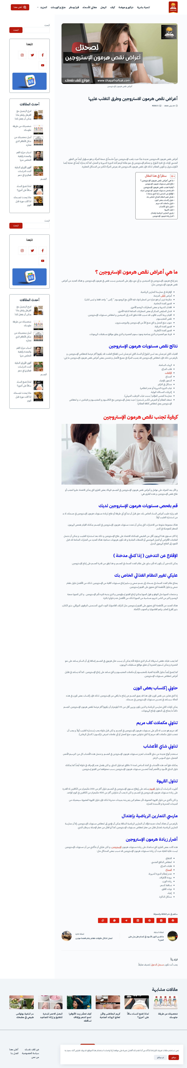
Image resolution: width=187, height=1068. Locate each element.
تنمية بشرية (143, 7)
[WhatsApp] (114, 920)
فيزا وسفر (74, 7)
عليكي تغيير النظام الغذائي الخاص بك (160, 197)
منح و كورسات (58, 7)
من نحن (35, 1057)
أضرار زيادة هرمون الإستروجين (163, 216)
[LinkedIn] (138, 920)
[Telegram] (126, 920)
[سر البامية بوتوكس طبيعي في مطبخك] (21, 1002)
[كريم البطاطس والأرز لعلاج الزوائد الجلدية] (108, 1002)
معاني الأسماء (90, 7)
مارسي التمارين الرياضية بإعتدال (162, 213)
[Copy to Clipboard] (103, 920)
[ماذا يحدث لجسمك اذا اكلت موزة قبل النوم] (38, 201)
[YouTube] (43, 65)
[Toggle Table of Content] (171, 176)
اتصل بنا (14, 1053)
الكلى (163, 296)
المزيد (43, 7)
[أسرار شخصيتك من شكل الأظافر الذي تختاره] (38, 141)
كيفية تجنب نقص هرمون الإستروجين (158, 187)
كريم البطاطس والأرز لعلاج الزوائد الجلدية (110, 1015)
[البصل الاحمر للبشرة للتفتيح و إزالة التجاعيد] (50, 1002)
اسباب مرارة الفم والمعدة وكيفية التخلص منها (24, 156)
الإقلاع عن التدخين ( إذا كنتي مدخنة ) (160, 193)
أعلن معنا (18, 7)
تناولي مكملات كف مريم (164, 203)
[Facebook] (173, 920)
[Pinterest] (149, 920)
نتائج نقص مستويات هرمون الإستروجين (159, 183)
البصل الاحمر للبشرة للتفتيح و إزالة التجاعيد (51, 1015)
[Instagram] (22, 55)
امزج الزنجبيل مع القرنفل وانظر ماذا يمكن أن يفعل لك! (23, 114)
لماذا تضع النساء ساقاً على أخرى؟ (138, 1015)
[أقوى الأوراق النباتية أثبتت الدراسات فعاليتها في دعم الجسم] (38, 171)
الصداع (169, 870)
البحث (47, 25)
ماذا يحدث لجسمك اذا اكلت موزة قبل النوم (22, 201)
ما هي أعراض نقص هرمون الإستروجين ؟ (156, 180)
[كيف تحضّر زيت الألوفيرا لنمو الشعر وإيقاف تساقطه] (79, 1002)
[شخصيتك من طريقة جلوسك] (38, 129)
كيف (112, 7)
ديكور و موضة (125, 7)
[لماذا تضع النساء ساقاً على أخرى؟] (38, 190)
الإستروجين (116, 847)
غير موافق (160, 1057)
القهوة (152, 789)
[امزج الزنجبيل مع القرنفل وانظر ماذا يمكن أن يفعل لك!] (38, 114)
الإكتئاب (168, 373)
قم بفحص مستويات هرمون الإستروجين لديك (156, 190)
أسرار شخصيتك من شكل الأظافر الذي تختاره (22, 141)
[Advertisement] (120, 133)
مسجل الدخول (157, 964)
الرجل (103, 7)
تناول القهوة (168, 209)
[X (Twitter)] (161, 920)
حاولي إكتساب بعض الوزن (164, 200)
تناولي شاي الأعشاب (166, 206)
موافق (173, 1057)
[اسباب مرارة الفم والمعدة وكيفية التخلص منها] (38, 156)
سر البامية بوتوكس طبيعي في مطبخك (25, 1015)
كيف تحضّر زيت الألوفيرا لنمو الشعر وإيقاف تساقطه (80, 1017)
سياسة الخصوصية (30, 1053)
